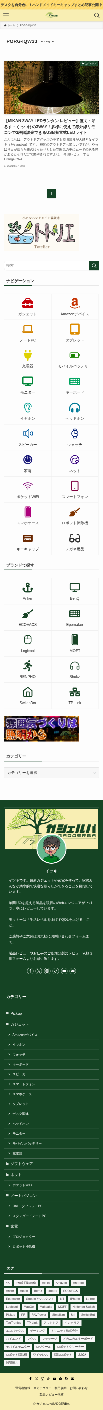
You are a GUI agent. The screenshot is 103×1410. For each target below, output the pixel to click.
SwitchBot (88, 1315)
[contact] (73, 971)
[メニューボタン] (6, 15)
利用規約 (60, 1388)
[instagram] (47, 971)
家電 (14, 1226)
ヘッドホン (20, 1124)
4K (8, 1283)
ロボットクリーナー (70, 1346)
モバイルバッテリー (27, 1143)
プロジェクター (23, 1237)
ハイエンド (13, 1338)
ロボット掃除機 (23, 1246)
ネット (16, 1175)
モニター (19, 1133)
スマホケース (22, 1094)
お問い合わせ (79, 1388)
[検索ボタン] (97, 15)
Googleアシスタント (40, 1299)
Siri (73, 1315)
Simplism (58, 1315)
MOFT (62, 1307)
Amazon (61, 1283)
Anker (10, 1291)
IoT (62, 1299)
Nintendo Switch (83, 1307)
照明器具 (12, 1362)
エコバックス (15, 1330)
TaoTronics (13, 1323)
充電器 (17, 1153)
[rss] (66, 1379)
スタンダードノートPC (29, 1216)
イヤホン (19, 1044)
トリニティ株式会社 (64, 1330)
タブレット (20, 1104)
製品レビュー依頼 (52, 1394)
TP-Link (32, 1323)
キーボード (20, 1064)
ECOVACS (70, 1291)
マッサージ (49, 1338)
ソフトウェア (21, 1164)
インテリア (72, 1323)
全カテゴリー (43, 1388)
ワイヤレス (40, 1354)
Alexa (46, 1283)
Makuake (46, 1307)
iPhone (75, 1299)
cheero (52, 1291)
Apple (24, 1291)
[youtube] (64, 971)
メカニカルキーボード (78, 1338)
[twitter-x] (39, 971)
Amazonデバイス (25, 1035)
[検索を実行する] (94, 266)
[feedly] (60, 1379)
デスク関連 (20, 1114)
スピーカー (20, 1074)
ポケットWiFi (22, 1185)
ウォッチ (19, 1054)
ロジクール (43, 1346)
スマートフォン (23, 1084)
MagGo (29, 1307)
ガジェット (19, 1024)
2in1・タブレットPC (27, 1206)
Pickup (16, 1013)
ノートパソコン (23, 1196)
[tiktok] (55, 971)
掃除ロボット (63, 1354)
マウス (31, 1338)
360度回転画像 (26, 1283)
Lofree (90, 1299)
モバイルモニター (18, 1346)
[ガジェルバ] (51, 15)
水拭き (82, 1354)
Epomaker (13, 1299)
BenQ (38, 1291)
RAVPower (39, 1315)
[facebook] (30, 971)
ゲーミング (37, 1330)
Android (78, 1283)
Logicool (12, 1307)
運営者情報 (22, 1388)
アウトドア (51, 1323)
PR (23, 1315)
